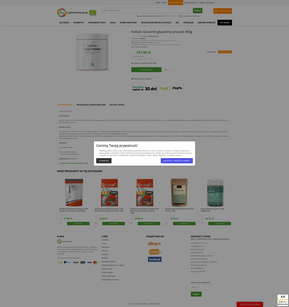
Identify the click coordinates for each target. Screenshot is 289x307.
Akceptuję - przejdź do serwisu (177, 161)
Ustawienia (104, 161)
